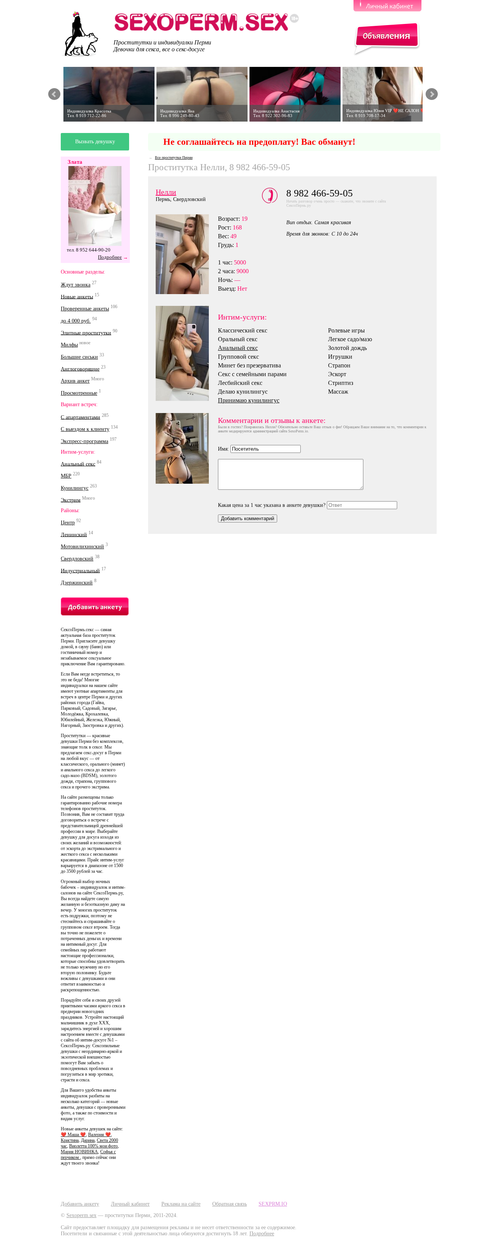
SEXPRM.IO (273, 1204)
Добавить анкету (80, 1204)
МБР (66, 476)
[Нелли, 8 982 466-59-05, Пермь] (187, 254)
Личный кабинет (130, 1204)
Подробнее (110, 257)
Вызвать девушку (95, 141)
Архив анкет (75, 381)
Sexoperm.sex (81, 1215)
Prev (54, 94)
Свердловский (77, 559)
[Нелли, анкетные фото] (187, 353)
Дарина (88, 1140)
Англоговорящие (80, 369)
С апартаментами (80, 417)
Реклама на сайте (180, 1204)
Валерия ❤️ (99, 1134)
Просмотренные (79, 393)
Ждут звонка (75, 285)
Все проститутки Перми (174, 157)
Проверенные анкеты (85, 309)
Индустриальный (80, 570)
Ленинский (74, 534)
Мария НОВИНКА (79, 1151)
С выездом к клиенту (85, 429)
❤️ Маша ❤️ (73, 1134)
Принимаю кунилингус (248, 400)
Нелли (166, 192)
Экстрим (70, 500)
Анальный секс (78, 464)
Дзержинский (77, 583)
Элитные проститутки (86, 333)
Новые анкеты (77, 296)
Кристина (70, 1140)
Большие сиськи (79, 357)
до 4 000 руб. (76, 321)
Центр (68, 522)
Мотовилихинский (82, 546)
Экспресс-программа (84, 441)
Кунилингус (74, 488)
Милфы (69, 345)
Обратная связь (229, 1204)
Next (432, 94)
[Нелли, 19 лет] (187, 448)
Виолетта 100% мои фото (93, 1146)
